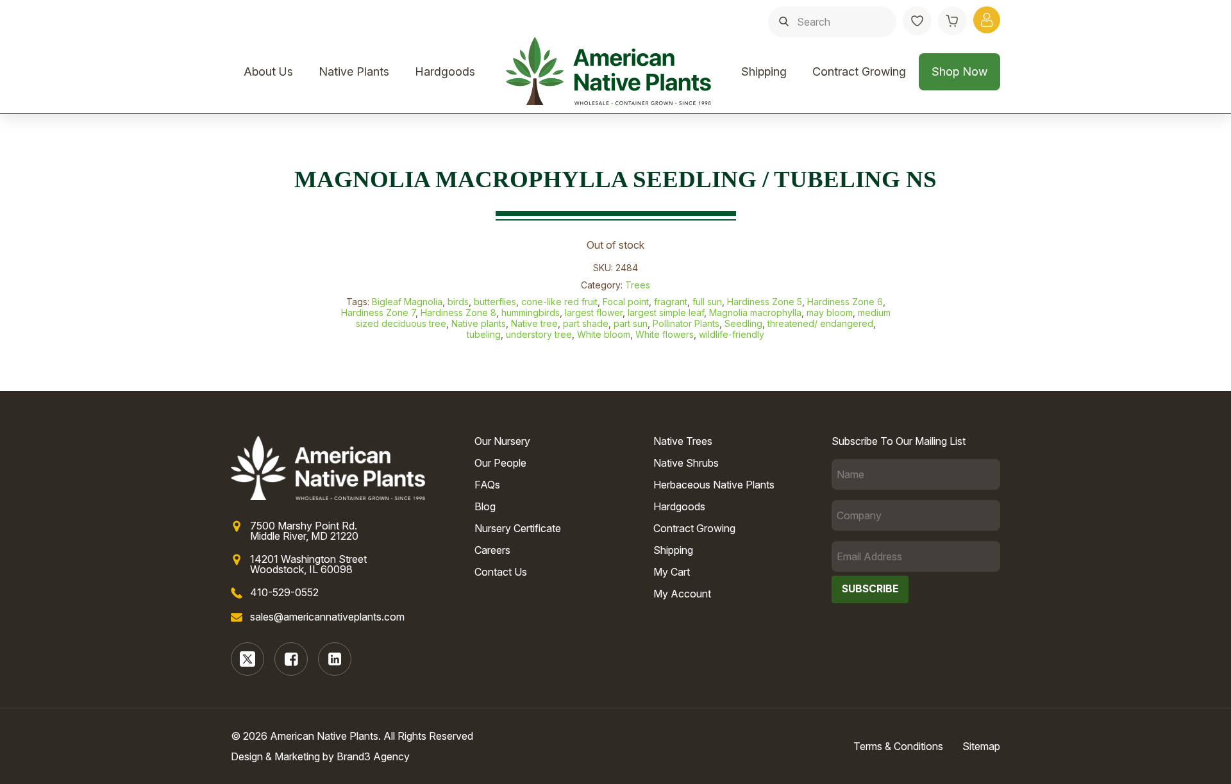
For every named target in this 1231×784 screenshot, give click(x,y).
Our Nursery (502, 441)
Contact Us (500, 571)
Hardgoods (445, 71)
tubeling (484, 334)
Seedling (743, 323)
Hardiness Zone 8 (458, 312)
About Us (268, 71)
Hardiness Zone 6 (845, 301)
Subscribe (870, 589)
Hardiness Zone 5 (764, 301)
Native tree (534, 323)
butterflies (495, 301)
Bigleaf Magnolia (407, 301)
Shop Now (959, 71)
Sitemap (981, 746)
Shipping (764, 71)
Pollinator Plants (686, 323)
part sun (631, 323)
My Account (682, 593)
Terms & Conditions (898, 746)
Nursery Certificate (517, 528)
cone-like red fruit (559, 301)
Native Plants (354, 71)
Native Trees (682, 441)
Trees (637, 284)
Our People (500, 462)
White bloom (603, 334)
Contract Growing (859, 71)
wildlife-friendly (731, 334)
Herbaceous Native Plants (714, 484)
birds (458, 301)
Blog (485, 506)
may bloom (830, 312)
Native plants (478, 323)
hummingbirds (530, 312)
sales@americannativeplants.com (327, 617)
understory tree (539, 334)
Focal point (626, 301)
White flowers (664, 334)
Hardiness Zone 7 (378, 312)
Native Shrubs (686, 462)
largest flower (594, 312)
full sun (707, 301)
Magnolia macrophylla (755, 312)
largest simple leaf (666, 312)
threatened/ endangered (820, 323)
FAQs (487, 484)
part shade (585, 323)
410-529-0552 (284, 592)
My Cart (671, 571)
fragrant (670, 301)
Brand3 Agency (373, 756)
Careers (492, 550)
